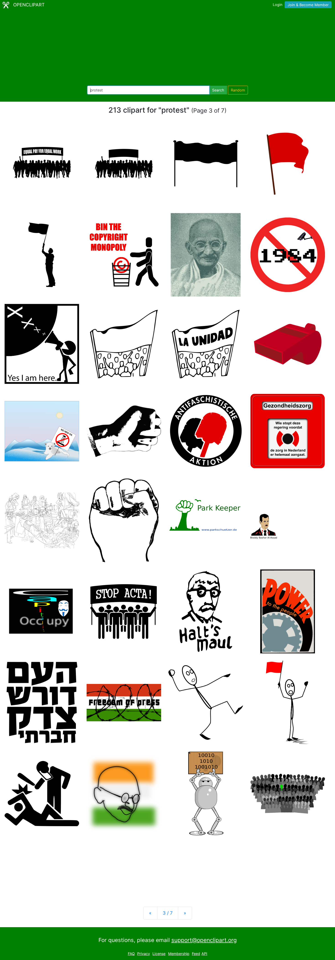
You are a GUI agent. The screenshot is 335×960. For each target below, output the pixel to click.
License (158, 953)
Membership (178, 953)
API (204, 953)
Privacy (143, 953)
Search (218, 90)
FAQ (131, 953)
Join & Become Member (308, 5)
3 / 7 (168, 913)
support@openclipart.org (204, 940)
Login (277, 4)
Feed (196, 953)
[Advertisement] (167, 48)
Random (238, 90)
